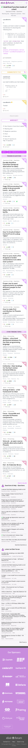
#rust (9, 378)
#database (10, 353)
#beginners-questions (15, 13)
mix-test (7, 136)
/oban (4, 175)
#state (9, 402)
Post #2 (7, 110)
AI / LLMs (14, 578)
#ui (14, 426)
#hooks (4, 428)
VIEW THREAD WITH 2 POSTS (17, 152)
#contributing (11, 322)
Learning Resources (6, 556)
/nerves (5, 400)
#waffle (10, 221)
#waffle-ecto (16, 221)
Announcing (11, 336)
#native (4, 402)
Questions (19, 11)
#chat (4, 272)
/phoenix (5, 199)
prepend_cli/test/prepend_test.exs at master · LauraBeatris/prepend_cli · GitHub (14, 51)
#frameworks (15, 400)
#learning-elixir (5, 13)
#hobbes (5, 355)
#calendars (10, 473)
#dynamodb (10, 272)
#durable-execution (18, 175)
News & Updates (9, 638)
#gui (21, 400)
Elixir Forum (16, 549)
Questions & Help (10, 11)
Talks (13, 562)
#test (23, 13)
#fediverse (10, 453)
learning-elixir (8, 128)
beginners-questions (11, 131)
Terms (18, 744)
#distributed (17, 353)
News (4, 336)
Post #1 (6, 96)
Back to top (21, 483)
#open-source (19, 322)
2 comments (7, 58)
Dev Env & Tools (16, 572)
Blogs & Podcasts (5, 600)
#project (17, 453)
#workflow (9, 175)
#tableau (5, 430)
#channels (10, 298)
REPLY (4, 152)
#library (4, 353)
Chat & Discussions (6, 572)
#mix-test (13, 15)
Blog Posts (13, 625)
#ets (4, 270)
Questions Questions (20, 545)
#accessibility (10, 428)
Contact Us (6, 741)
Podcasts (13, 600)
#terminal (13, 378)
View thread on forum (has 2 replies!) (14, 126)
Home (6, 139)
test (6, 134)
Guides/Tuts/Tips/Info (17, 556)
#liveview (18, 426)
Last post (7, 147)
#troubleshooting (10, 270)
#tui (18, 378)
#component (18, 428)
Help (13, 741)
